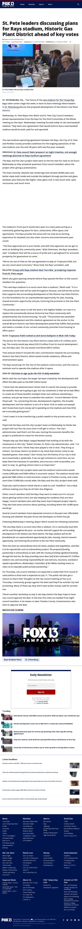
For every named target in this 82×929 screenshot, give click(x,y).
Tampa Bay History (8, 872)
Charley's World (69, 824)
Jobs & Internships (29, 887)
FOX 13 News (6, 42)
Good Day (68, 818)
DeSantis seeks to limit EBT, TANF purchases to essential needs (22, 763)
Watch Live (28, 853)
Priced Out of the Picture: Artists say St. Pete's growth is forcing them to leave (44, 747)
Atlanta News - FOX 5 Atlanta (9, 892)
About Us (27, 880)
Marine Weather (28, 829)
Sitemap (5, 848)
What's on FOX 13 (70, 865)
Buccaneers (47, 821)
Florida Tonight (7, 858)
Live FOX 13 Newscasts (30, 858)
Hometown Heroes (70, 826)
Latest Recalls (47, 858)
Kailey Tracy (19, 39)
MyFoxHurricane (28, 838)
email (78, 920)
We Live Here (8, 853)
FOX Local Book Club (71, 858)
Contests (67, 868)
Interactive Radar (28, 824)
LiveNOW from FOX (29, 860)
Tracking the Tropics (29, 836)
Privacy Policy (43, 701)
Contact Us (26, 899)
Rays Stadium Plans (17, 42)
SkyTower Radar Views (30, 821)
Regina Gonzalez (9, 39)
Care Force (6, 875)
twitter (67, 920)
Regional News (9, 880)
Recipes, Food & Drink (9, 870)
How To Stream (28, 856)
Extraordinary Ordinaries (72, 829)
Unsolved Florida (7, 838)
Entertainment (70, 853)
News (4, 818)
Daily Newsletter (7, 845)
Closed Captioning (29, 892)
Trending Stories (69, 860)
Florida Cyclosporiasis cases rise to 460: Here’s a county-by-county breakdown (43, 724)
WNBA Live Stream (70, 907)
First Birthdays (68, 833)
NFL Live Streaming (70, 885)
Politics (4, 833)
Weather (27, 818)
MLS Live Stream (69, 910)
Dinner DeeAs (6, 860)
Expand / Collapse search (78, 4)
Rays (44, 824)
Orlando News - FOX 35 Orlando (10, 883)
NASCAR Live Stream (71, 894)
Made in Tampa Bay (9, 868)
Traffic (66, 821)
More (50, 4)
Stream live (47, 885)
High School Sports (49, 835)
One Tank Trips (7, 863)
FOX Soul (26, 865)
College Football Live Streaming (70, 888)
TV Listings (26, 885)
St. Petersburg (12, 107)
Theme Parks (6, 865)
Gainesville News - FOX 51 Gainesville (9, 888)
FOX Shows (67, 863)
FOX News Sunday (8, 843)
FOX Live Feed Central (30, 868)
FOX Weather (27, 840)
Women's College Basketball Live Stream (71, 904)
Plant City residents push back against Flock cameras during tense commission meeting (30, 772)
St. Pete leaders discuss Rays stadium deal (17, 90)
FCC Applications (28, 897)
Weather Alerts (27, 831)
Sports (46, 818)
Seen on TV (6, 840)
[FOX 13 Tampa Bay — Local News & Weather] (9, 4)
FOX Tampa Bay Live (29, 872)
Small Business (48, 865)
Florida (4, 826)
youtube (75, 920)
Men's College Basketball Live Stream (71, 900)
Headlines (67, 856)
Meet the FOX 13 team (30, 883)
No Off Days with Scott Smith (50, 829)
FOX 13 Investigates (8, 836)
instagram (71, 920)
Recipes (66, 831)
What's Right (6, 856)
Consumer (5, 829)
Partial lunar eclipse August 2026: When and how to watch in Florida (23, 790)
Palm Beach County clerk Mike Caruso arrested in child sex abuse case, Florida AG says (47, 716)
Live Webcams (27, 826)
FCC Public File (27, 895)
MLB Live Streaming (70, 892)
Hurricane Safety (28, 833)
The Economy (47, 863)
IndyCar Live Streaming (71, 896)
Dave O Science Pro (70, 836)
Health (4, 831)
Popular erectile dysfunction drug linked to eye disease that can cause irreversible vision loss (32, 781)
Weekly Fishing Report (50, 833)
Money (46, 853)
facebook (63, 920)
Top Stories (6, 821)
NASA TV (26, 870)
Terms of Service (42, 703)
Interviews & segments (50, 887)
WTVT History (27, 890)
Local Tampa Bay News (10, 824)
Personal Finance (48, 860)
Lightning (46, 826)
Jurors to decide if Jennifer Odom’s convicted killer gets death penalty (24, 799)
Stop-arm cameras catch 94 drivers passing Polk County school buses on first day (44, 740)
